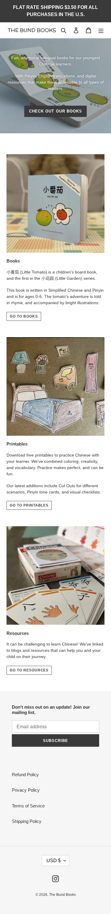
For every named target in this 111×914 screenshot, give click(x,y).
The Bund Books (62, 895)
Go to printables (29, 505)
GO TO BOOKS (24, 316)
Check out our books (55, 111)
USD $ (53, 860)
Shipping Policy (26, 821)
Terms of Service (28, 805)
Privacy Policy (26, 790)
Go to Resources (29, 670)
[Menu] (101, 30)
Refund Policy (25, 774)
